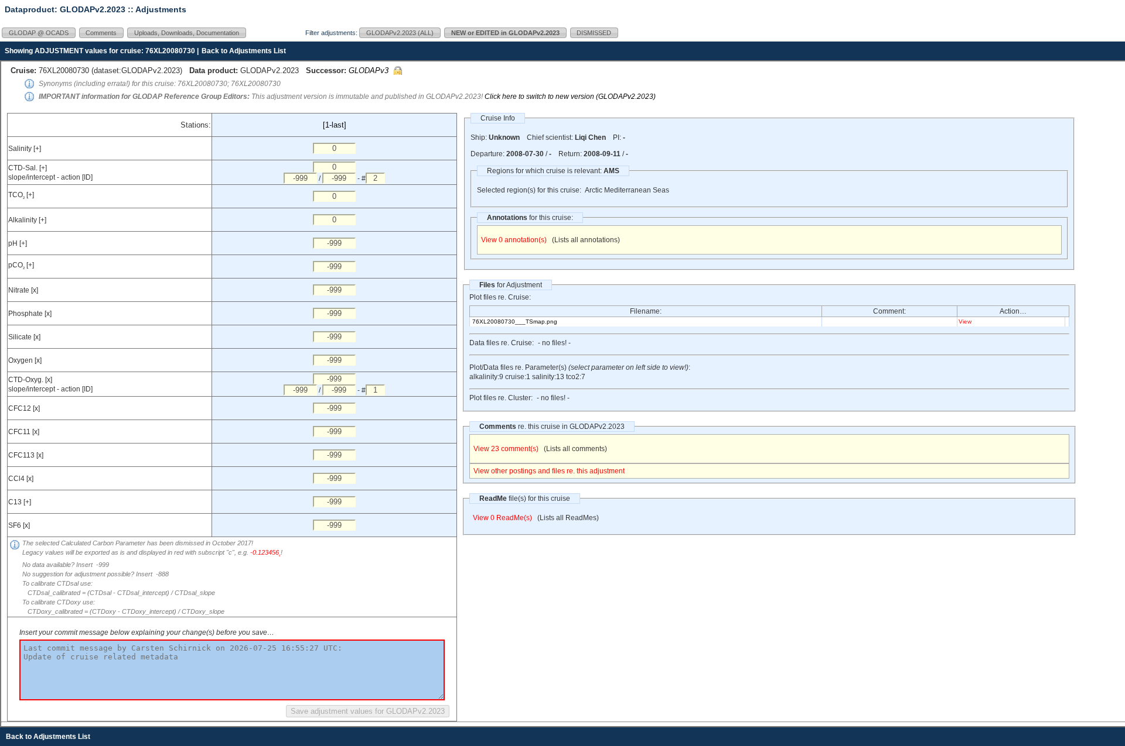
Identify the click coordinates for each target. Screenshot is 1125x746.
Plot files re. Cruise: (500, 297)
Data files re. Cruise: (501, 343)
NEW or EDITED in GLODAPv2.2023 (505, 32)
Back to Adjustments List (244, 51)
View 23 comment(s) (505, 449)
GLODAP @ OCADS (39, 32)
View (965, 321)
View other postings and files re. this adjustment (549, 471)
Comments (101, 32)
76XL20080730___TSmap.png (514, 321)
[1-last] (334, 125)
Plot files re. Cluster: (501, 398)
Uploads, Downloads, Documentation (186, 32)
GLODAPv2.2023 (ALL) (400, 32)
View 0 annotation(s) (514, 240)
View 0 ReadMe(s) (502, 518)
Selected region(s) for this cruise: (529, 190)
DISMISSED (594, 32)
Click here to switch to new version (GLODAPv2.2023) (570, 96)
